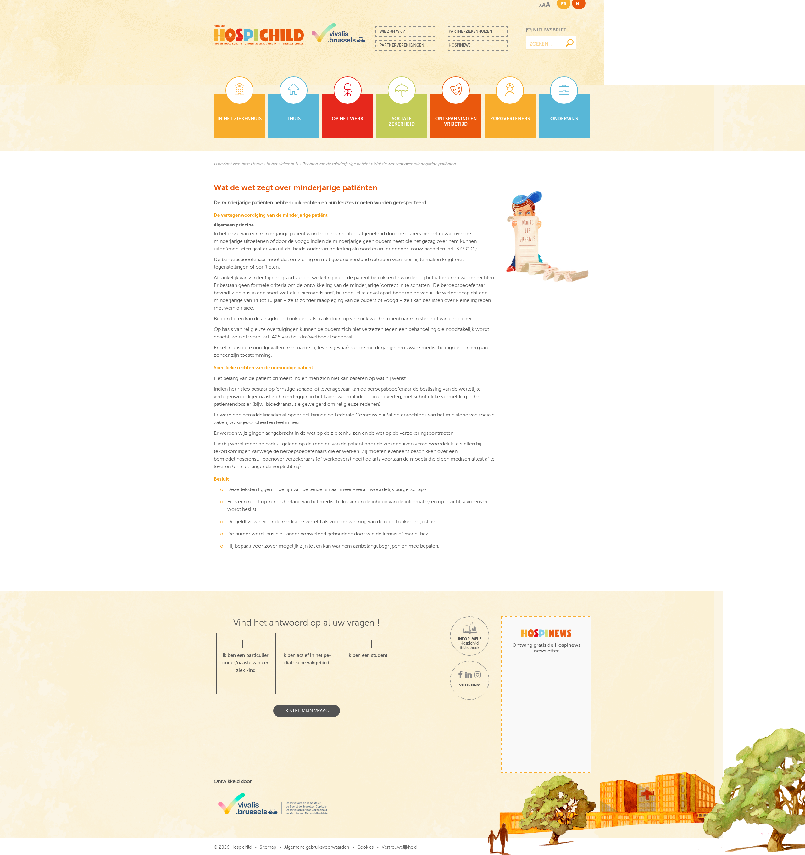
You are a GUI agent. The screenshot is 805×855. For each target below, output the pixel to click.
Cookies (365, 847)
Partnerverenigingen (402, 45)
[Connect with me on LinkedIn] (468, 675)
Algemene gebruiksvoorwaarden (316, 847)
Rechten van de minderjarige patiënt (335, 164)
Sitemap (268, 847)
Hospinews (460, 45)
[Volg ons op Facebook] (460, 675)
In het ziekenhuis (282, 164)
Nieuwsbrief (549, 30)
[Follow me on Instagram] (477, 675)
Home (256, 164)
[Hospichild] (259, 33)
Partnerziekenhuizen (470, 31)
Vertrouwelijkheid (399, 847)
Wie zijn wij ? (392, 31)
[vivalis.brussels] (338, 32)
